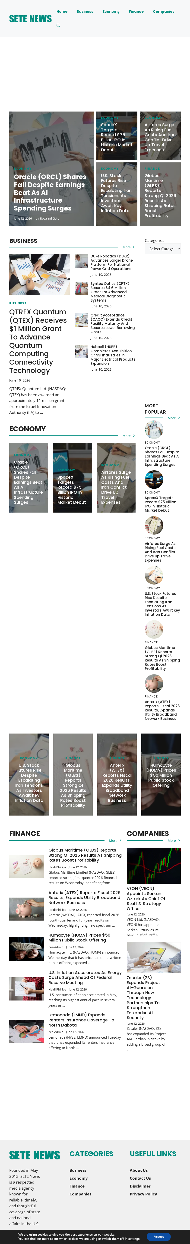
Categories (154, 240)
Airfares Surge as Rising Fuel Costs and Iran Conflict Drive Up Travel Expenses (160, 137)
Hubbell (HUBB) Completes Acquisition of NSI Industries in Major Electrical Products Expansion (113, 355)
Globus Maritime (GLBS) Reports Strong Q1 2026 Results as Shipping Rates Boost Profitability (160, 196)
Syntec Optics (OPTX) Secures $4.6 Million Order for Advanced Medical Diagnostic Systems (110, 292)
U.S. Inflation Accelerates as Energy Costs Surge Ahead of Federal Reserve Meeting (85, 977)
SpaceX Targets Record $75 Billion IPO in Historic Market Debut (117, 137)
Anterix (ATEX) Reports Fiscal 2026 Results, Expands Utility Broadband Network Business (162, 710)
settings (133, 1239)
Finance (136, 11)
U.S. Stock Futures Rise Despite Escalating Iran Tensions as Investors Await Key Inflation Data (116, 193)
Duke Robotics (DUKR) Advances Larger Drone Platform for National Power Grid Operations (112, 262)
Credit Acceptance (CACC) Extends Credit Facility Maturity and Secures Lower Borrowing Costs (113, 323)
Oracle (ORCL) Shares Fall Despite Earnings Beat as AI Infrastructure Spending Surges (28, 482)
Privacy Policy (143, 1194)
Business (85, 11)
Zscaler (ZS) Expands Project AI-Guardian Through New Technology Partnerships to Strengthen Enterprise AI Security (143, 998)
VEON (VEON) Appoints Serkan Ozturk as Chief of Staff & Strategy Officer (146, 898)
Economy (111, 11)
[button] (58, 26)
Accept (159, 1236)
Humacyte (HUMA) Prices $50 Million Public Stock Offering (161, 775)
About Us (139, 1170)
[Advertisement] (95, 79)
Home (62, 11)
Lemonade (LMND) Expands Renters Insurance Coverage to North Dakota (81, 1020)
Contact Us (140, 1178)
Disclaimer (140, 1186)
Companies (163, 11)
